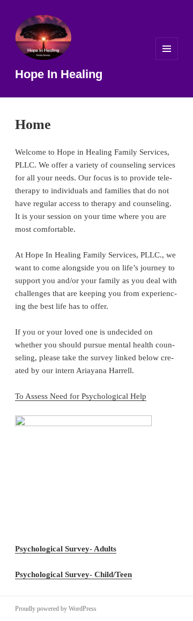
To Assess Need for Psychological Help (80, 396)
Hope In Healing (58, 74)
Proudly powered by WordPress (55, 608)
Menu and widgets (167, 59)
